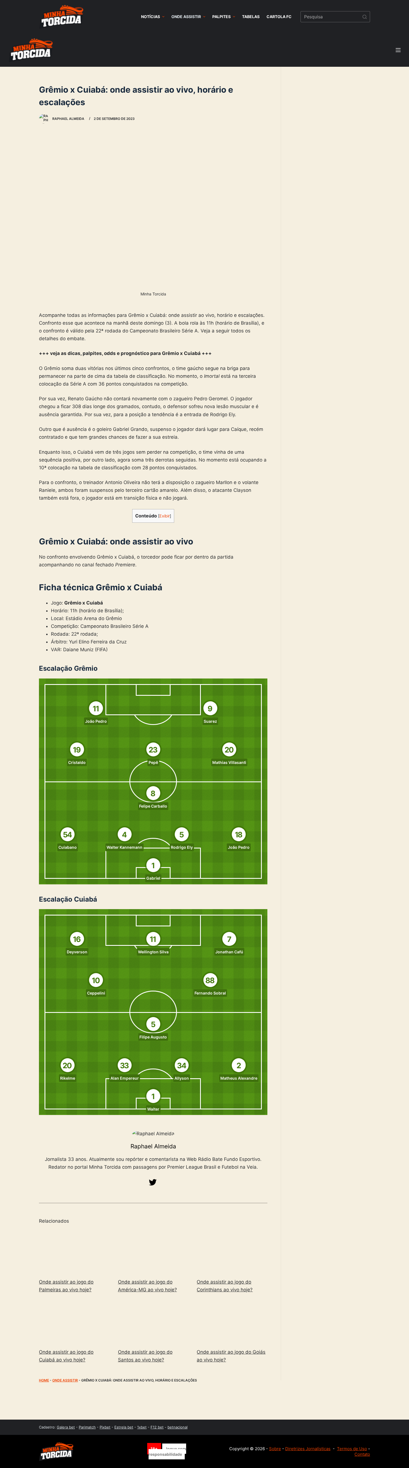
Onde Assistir (65, 1380)
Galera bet (66, 1427)
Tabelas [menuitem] (251, 16)
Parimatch (87, 1427)
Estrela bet (123, 1427)
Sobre (275, 1448)
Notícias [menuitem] (150, 16)
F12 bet (157, 1427)
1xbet (142, 1427)
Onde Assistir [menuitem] (186, 16)
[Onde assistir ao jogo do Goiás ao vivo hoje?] (232, 1322)
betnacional (177, 1427)
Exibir (164, 516)
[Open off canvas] (398, 50)
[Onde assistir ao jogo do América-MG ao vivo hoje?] (153, 1252)
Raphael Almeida (153, 1146)
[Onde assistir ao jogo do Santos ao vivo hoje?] (153, 1322)
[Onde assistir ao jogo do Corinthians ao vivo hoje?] (232, 1252)
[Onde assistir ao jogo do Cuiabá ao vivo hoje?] (74, 1322)
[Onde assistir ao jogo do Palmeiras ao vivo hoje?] (74, 1252)
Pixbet (105, 1427)
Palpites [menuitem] (221, 16)
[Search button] (364, 16)
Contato (362, 1454)
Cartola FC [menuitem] (279, 16)
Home (44, 1380)
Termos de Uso (352, 1448)
